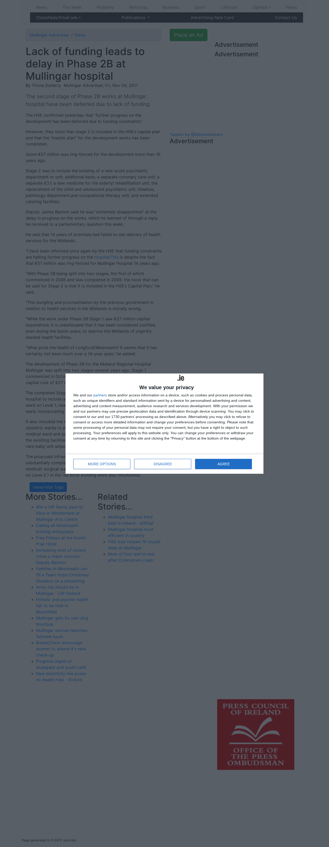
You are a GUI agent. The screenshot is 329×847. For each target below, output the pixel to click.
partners (100, 395)
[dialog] (164, 424)
